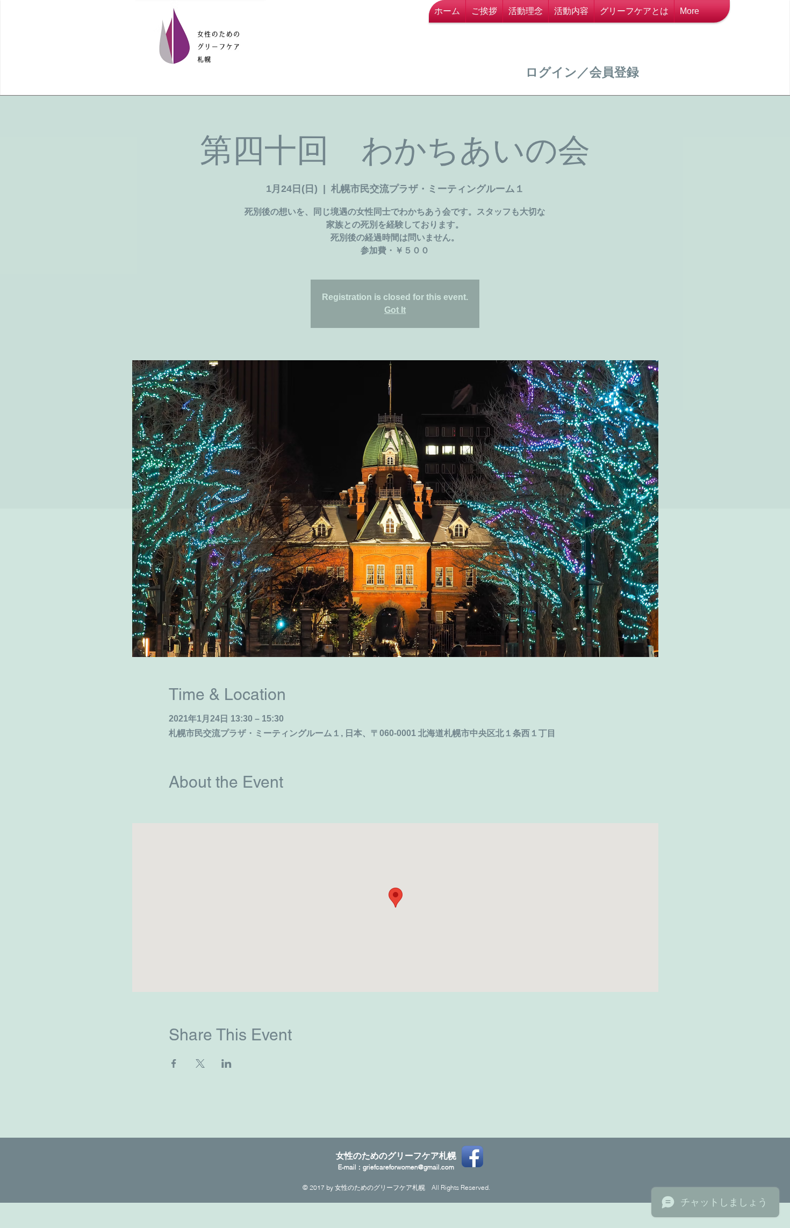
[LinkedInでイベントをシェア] (226, 1063)
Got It (395, 310)
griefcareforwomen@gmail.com (408, 1167)
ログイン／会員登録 (582, 72)
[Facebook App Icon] (472, 1156)
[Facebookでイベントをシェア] (174, 1063)
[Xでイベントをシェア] (200, 1063)
